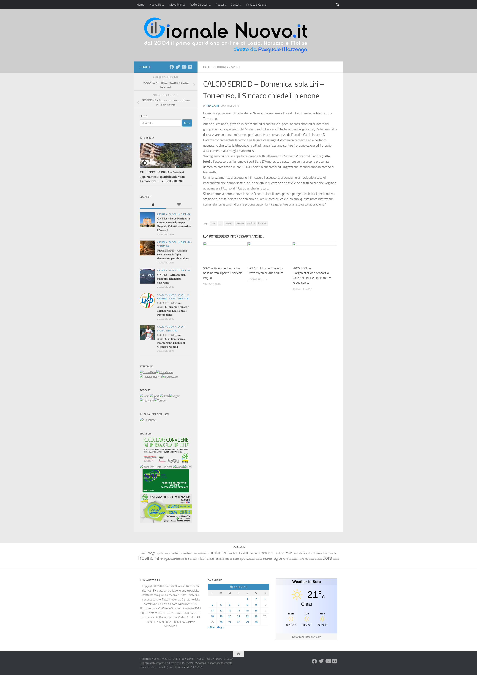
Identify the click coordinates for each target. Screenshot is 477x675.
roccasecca (296, 559)
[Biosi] (187, 467)
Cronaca (221, 67)
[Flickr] (189, 67)
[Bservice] (166, 522)
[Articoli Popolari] (153, 205)
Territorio (163, 246)
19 (220, 616)
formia (333, 553)
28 (238, 622)
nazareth (229, 223)
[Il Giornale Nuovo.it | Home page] (226, 35)
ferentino (308, 553)
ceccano (255, 553)
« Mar (211, 627)
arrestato (174, 553)
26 (220, 622)
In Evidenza (184, 214)
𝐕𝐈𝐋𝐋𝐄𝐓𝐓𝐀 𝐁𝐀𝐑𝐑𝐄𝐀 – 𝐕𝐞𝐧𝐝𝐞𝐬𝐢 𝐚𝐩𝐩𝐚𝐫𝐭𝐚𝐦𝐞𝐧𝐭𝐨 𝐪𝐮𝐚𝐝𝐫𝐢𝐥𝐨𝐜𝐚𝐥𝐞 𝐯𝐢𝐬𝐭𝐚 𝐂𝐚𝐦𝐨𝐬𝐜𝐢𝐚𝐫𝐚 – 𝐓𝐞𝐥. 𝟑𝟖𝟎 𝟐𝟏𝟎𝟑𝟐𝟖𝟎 (162, 176)
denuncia (297, 553)
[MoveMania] (164, 372)
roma (305, 558)
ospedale (228, 558)
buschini (197, 553)
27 (229, 622)
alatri (144, 553)
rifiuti (288, 559)
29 (247, 622)
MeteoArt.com (313, 636)
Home (140, 4)
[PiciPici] (166, 462)
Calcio (208, 67)
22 (247, 616)
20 (229, 616)
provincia (267, 558)
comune (266, 553)
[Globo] (178, 467)
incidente (179, 558)
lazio (217, 558)
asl (191, 553)
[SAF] (166, 491)
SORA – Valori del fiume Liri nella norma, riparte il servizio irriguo (223, 273)
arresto (185, 553)
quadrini (251, 223)
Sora (327, 558)
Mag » (220, 627)
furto (162, 558)
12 (220, 610)
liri (220, 223)
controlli (276, 553)
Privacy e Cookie (256, 4)
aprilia (160, 553)
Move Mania (177, 4)
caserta (231, 553)
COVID (289, 553)
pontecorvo (257, 559)
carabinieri (217, 552)
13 (229, 610)
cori (283, 553)
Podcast (221, 4)
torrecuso (262, 223)
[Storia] (147, 400)
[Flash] (164, 396)
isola (213, 223)
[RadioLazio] (170, 376)
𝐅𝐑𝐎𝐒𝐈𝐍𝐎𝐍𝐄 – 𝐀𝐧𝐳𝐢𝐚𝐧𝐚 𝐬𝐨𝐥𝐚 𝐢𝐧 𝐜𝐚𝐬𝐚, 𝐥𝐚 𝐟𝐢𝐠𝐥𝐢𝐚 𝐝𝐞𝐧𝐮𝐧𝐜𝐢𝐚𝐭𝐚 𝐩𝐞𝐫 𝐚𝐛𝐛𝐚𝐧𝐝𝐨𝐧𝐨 (173, 254)
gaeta (169, 559)
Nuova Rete (156, 4)
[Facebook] (172, 67)
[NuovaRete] (148, 372)
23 (256, 616)
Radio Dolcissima (200, 4)
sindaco (318, 559)
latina (204, 558)
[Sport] (154, 396)
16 (256, 610)
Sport (235, 67)
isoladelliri (194, 559)
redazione (212, 105)
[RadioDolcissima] (151, 376)
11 (212, 610)
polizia (246, 558)
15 (247, 610)
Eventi (172, 214)
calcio (204, 553)
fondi (326, 553)
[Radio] (144, 396)
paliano (237, 558)
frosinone (148, 558)
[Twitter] (178, 67)
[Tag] (179, 205)
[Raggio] (174, 396)
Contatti (236, 4)
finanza (318, 553)
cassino (242, 552)
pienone (240, 223)
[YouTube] (183, 67)
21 (238, 616)
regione (278, 558)
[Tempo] (160, 400)
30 (256, 622)
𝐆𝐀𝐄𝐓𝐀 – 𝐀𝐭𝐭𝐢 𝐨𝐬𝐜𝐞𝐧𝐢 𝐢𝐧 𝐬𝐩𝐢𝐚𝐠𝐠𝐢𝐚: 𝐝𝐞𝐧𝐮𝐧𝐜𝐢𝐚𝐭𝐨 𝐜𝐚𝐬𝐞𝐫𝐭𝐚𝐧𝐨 (171, 278)
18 (212, 616)
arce (166, 553)
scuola (311, 559)
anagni (152, 553)
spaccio (336, 559)
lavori (211, 558)
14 (238, 610)
